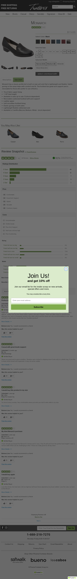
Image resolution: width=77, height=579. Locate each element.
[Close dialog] (66, 269)
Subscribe (38, 307)
